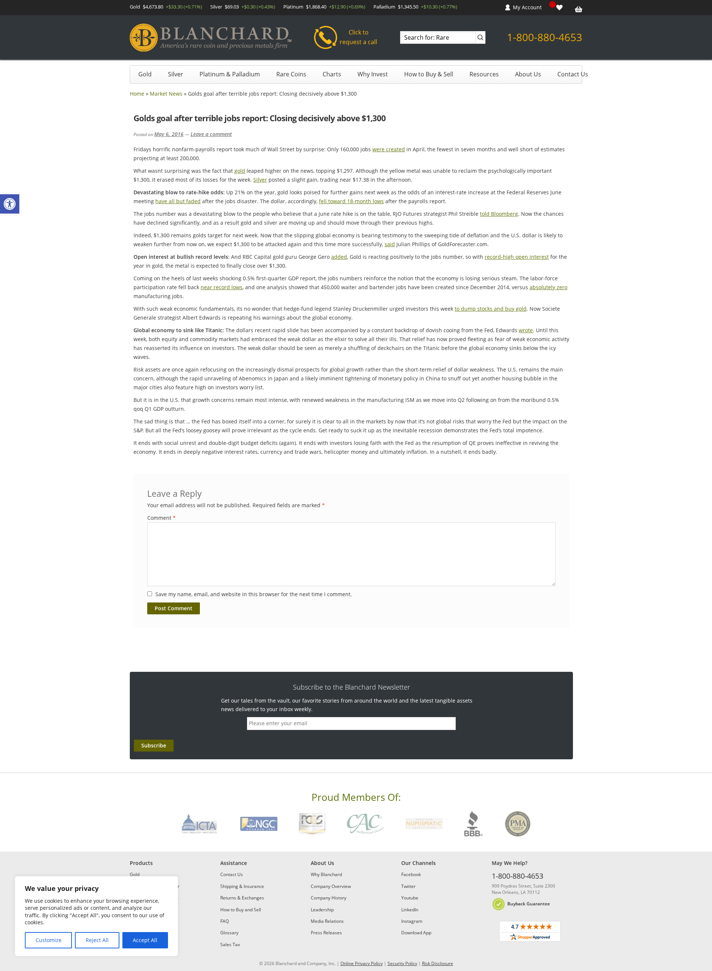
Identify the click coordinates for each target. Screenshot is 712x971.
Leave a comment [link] (211, 134)
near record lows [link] (222, 287)
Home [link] (137, 93)
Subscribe (153, 745)
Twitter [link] (408, 886)
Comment (161, 517)
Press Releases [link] (326, 932)
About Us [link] (528, 74)
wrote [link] (526, 330)
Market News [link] (166, 93)
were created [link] (388, 149)
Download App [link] (416, 932)
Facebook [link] (411, 874)
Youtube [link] (409, 898)
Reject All (97, 940)
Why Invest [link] (372, 74)
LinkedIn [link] (409, 909)
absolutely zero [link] (548, 287)
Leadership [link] (322, 909)
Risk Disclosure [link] (437, 963)
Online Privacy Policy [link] (361, 963)
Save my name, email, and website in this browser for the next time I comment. (253, 594)
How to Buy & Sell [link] (428, 74)
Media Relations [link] (327, 921)
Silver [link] (175, 74)
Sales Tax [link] (230, 944)
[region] (96, 916)
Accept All (145, 940)
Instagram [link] (411, 921)
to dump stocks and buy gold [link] (491, 308)
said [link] (390, 244)
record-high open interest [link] (517, 256)
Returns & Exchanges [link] (242, 898)
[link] (9, 204)
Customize (49, 940)
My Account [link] (527, 7)
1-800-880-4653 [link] (544, 37)
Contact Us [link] (572, 74)
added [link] (339, 256)
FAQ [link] (224, 921)
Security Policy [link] (402, 963)
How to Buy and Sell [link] (240, 909)
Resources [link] (484, 74)
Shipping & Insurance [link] (242, 886)
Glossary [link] (229, 932)
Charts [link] (332, 74)
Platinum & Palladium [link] (230, 74)
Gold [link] (145, 74)
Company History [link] (328, 898)
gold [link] (239, 170)
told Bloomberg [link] (499, 213)
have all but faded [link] (178, 201)
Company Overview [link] (331, 886)
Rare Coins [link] (291, 74)
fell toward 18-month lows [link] (351, 201)
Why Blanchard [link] (326, 874)
